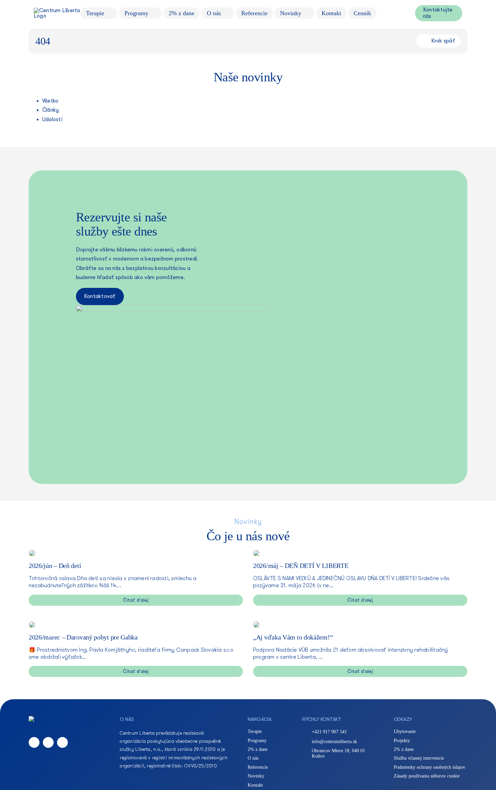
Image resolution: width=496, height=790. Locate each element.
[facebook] (34, 742)
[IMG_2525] (32, 552)
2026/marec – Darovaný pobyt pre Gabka (83, 637)
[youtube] (62, 742)
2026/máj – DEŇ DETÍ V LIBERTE (300, 565)
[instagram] (48, 742)
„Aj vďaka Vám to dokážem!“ (293, 637)
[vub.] (256, 624)
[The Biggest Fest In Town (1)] (256, 552)
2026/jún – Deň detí (55, 565)
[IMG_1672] (32, 624)
